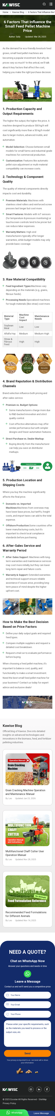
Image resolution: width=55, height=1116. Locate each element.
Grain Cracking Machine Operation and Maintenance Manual (25, 792)
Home (5, 12)
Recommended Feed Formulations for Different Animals (25, 914)
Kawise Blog (18, 12)
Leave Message (41, 1113)
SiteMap (43, 1099)
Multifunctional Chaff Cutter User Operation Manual (24, 853)
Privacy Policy (9, 1103)
